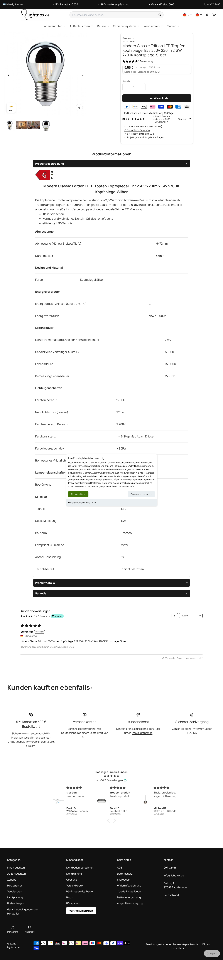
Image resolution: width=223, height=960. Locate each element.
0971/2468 (170, 867)
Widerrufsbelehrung (129, 885)
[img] (111, 776)
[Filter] (175, 615)
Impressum (123, 879)
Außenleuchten (80, 26)
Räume (101, 26)
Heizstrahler (14, 885)
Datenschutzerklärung (79, 502)
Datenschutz (125, 873)
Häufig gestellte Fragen (80, 891)
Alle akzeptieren (78, 494)
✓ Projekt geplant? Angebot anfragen (144, 137)
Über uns (71, 879)
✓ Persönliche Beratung (137, 130)
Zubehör (12, 879)
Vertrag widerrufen (81, 910)
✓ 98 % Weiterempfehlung (113, 4)
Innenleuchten (53, 26)
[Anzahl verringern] (127, 87)
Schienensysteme (125, 26)
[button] (130, 61)
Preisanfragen (15, 903)
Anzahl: (126, 81)
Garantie (40, 593)
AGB (94, 502)
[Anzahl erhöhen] (141, 87)
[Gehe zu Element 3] (34, 125)
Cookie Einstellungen (129, 891)
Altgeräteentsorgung (130, 903)
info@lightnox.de (14, 4)
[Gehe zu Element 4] (46, 125)
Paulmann (128, 38)
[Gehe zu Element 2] (22, 125)
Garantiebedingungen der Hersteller (22, 911)
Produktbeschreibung (49, 163)
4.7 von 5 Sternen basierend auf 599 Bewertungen (161, 119)
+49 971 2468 (213, 4)
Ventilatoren (152, 26)
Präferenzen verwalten (141, 494)
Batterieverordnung (129, 897)
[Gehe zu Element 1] (10, 125)
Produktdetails (45, 583)
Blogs (69, 897)
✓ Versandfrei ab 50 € (161, 4)
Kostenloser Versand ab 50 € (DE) (142, 71)
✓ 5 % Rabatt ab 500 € (65, 4)
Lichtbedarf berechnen (80, 867)
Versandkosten (75, 885)
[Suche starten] (159, 15)
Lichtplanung (15, 897)
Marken (171, 26)
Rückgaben (73, 903)
